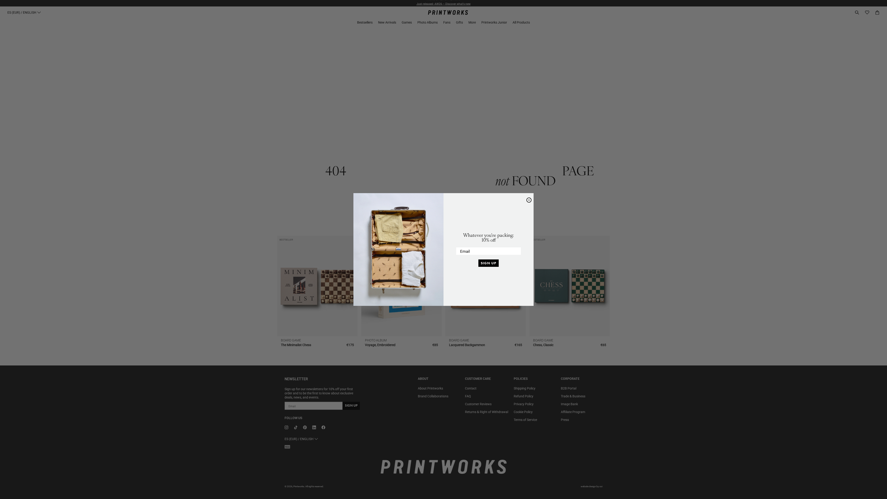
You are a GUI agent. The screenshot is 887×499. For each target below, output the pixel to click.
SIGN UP (488, 263)
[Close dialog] (529, 200)
